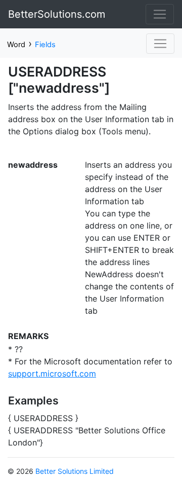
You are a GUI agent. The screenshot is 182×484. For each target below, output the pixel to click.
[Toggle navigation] (160, 14)
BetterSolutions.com (56, 14)
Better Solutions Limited (74, 471)
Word (16, 44)
